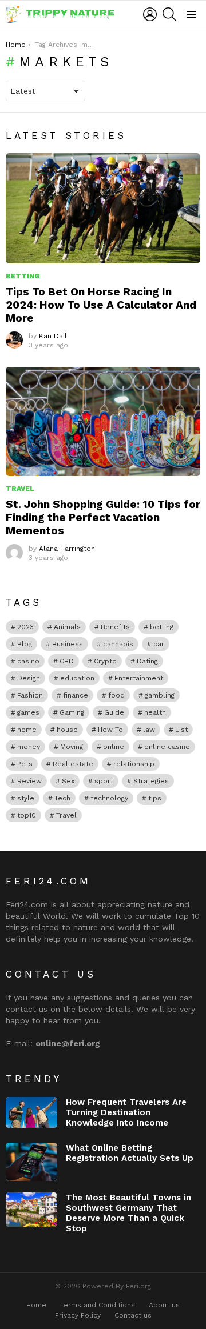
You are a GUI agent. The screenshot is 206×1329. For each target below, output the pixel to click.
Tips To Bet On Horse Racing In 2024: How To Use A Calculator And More (101, 305)
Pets (25, 764)
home (27, 730)
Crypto (105, 661)
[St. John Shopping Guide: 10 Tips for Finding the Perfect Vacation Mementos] (103, 421)
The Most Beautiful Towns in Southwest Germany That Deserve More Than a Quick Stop (128, 1213)
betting (161, 627)
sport (103, 781)
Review (29, 781)
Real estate (73, 764)
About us (164, 1305)
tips (154, 798)
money (28, 747)
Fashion (30, 695)
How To (110, 730)
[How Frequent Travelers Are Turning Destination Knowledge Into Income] (31, 1112)
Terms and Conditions (97, 1305)
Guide (114, 712)
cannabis (118, 644)
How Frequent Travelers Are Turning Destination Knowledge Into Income (126, 1112)
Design (28, 678)
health (155, 712)
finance (75, 695)
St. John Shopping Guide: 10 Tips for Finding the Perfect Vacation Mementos (103, 517)
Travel (20, 489)
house (67, 730)
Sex (68, 781)
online (113, 747)
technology (109, 798)
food (116, 695)
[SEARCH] (169, 14)
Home (36, 1305)
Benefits (115, 627)
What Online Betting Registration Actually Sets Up (129, 1153)
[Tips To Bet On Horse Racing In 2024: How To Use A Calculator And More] (103, 208)
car (158, 644)
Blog (24, 644)
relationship (133, 764)
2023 (25, 627)
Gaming (72, 712)
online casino (167, 747)
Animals (67, 627)
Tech (62, 798)
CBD (67, 661)
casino (28, 661)
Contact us (133, 1315)
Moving (71, 747)
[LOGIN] (150, 14)
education (77, 678)
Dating (147, 661)
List (181, 730)
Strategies (151, 781)
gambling (160, 695)
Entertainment (138, 678)
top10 (26, 815)
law (149, 730)
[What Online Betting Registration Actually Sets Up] (31, 1162)
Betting (23, 276)
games (28, 712)
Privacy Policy (78, 1315)
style (25, 798)
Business (67, 644)
